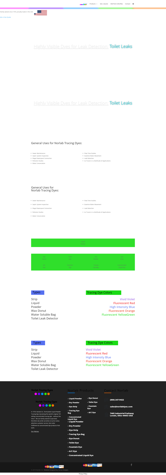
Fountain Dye (92, 407)
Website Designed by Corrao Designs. (56, 470)
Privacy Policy (83, 474)
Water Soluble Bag (43, 314)
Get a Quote (104, 4)
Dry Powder (74, 402)
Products (93, 4)
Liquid (35, 303)
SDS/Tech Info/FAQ (116, 4)
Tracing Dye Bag (73, 411)
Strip (34, 299)
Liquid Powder (75, 398)
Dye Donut (93, 398)
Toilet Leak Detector (44, 318)
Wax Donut (38, 311)
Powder (36, 307)
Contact (127, 4)
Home (85, 4)
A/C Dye (92, 412)
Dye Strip (73, 406)
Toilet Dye (93, 402)
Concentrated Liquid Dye (74, 418)
